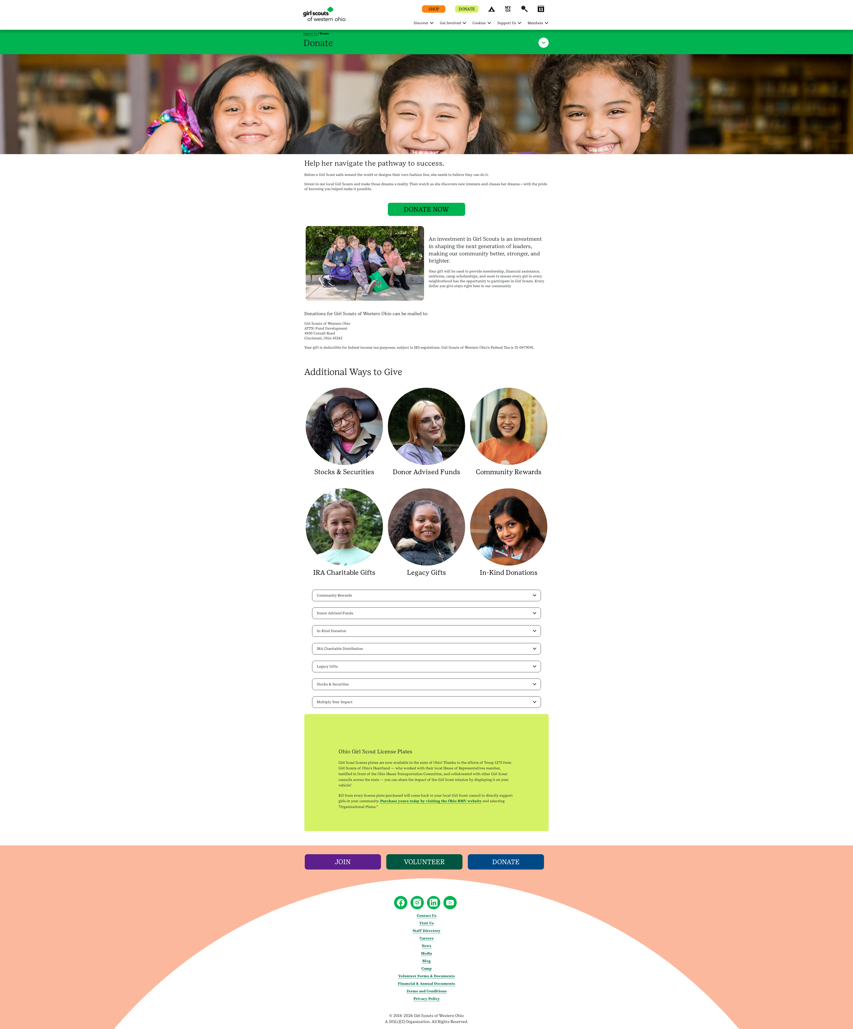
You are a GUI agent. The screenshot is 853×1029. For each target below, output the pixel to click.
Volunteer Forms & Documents (426, 976)
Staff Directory (426, 931)
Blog (426, 961)
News (426, 946)
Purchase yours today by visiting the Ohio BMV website (431, 801)
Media (426, 953)
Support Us (310, 33)
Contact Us (426, 916)
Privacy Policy (426, 999)
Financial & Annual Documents (426, 983)
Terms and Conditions (427, 991)
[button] (491, 11)
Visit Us (426, 923)
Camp (426, 968)
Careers (427, 938)
